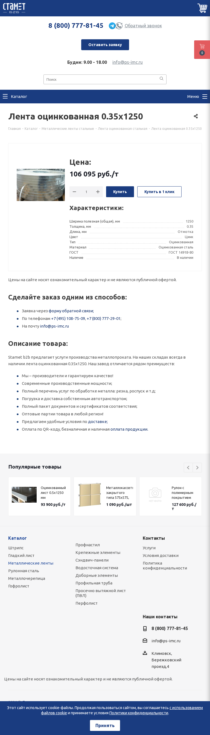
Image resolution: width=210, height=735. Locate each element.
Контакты (154, 538)
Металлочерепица (26, 578)
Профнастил (87, 544)
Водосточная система (96, 567)
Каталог (17, 538)
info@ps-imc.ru (127, 62)
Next (197, 468)
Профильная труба (93, 583)
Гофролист (18, 586)
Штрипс (16, 547)
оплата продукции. (129, 429)
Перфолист (86, 603)
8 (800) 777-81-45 (75, 25)
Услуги (149, 547)
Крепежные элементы (97, 552)
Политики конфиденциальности (138, 713)
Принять (105, 725)
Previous (188, 468)
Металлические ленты (30, 563)
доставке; (98, 421)
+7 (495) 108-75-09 (68, 318)
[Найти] (161, 79)
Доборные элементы (96, 575)
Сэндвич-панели (92, 560)
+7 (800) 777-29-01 (104, 318)
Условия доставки (161, 555)
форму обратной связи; (71, 310)
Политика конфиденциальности (165, 565)
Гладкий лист (21, 555)
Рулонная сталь (23, 570)
